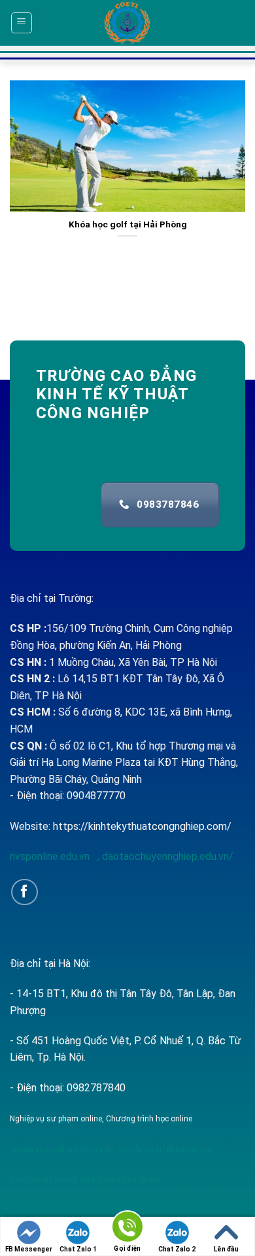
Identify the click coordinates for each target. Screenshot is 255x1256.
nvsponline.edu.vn (51, 856)
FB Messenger (28, 1249)
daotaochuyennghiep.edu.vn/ (166, 856)
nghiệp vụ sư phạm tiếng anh (61, 1149)
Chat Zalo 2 (177, 1249)
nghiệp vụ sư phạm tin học (165, 1149)
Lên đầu (226, 1249)
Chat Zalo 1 (78, 1249)
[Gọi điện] (127, 1229)
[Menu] (22, 22)
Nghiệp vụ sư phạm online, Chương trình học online (101, 1118)
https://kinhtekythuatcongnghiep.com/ (142, 826)
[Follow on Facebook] (24, 892)
